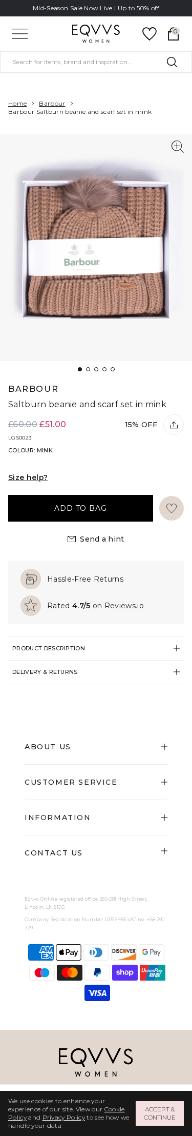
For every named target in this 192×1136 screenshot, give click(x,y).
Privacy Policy (63, 1117)
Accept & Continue (160, 1113)
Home (17, 103)
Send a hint (102, 539)
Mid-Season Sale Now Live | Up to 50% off (96, 8)
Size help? (28, 477)
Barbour (52, 103)
